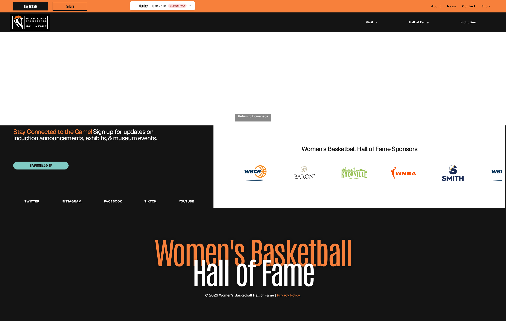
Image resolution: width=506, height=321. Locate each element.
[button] (162, 5)
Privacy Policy (289, 295)
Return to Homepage (253, 116)
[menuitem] (436, 6)
